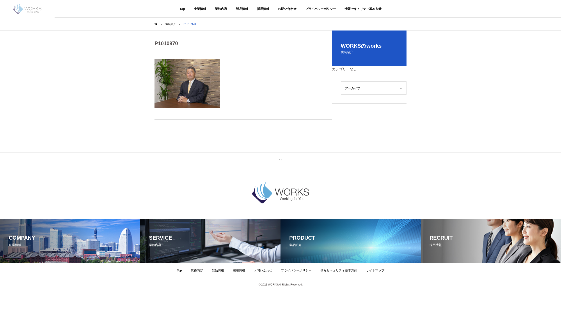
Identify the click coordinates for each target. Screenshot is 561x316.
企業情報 (200, 9)
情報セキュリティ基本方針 (363, 9)
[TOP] (280, 159)
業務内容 (221, 9)
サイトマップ (375, 270)
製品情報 (242, 9)
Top (182, 9)
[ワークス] (27, 9)
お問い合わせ (287, 9)
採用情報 (263, 9)
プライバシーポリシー (320, 9)
